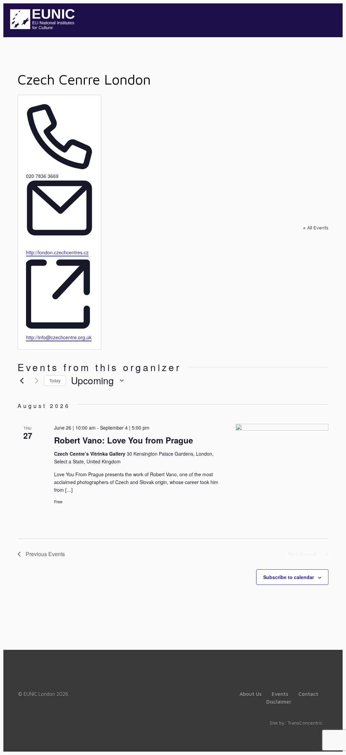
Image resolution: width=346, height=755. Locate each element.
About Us (251, 694)
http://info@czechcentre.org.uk (59, 337)
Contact (308, 694)
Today (54, 380)
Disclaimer (278, 702)
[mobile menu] (332, 18)
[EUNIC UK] (42, 18)
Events (280, 694)
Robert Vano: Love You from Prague (123, 440)
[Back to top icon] (313, 741)
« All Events (315, 227)
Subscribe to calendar (288, 577)
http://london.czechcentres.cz (57, 252)
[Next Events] (35, 380)
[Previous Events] (22, 380)
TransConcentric (305, 723)
